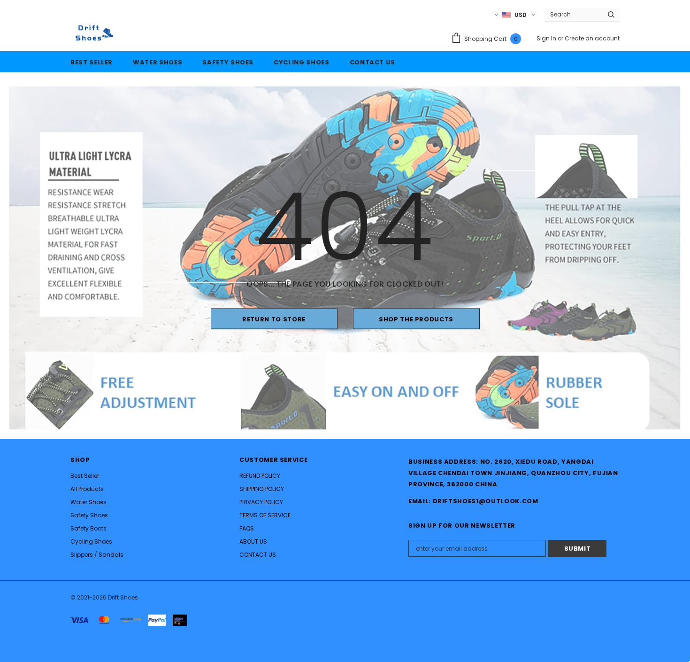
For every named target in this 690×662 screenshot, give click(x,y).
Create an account (592, 38)
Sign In (547, 38)
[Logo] (92, 33)
